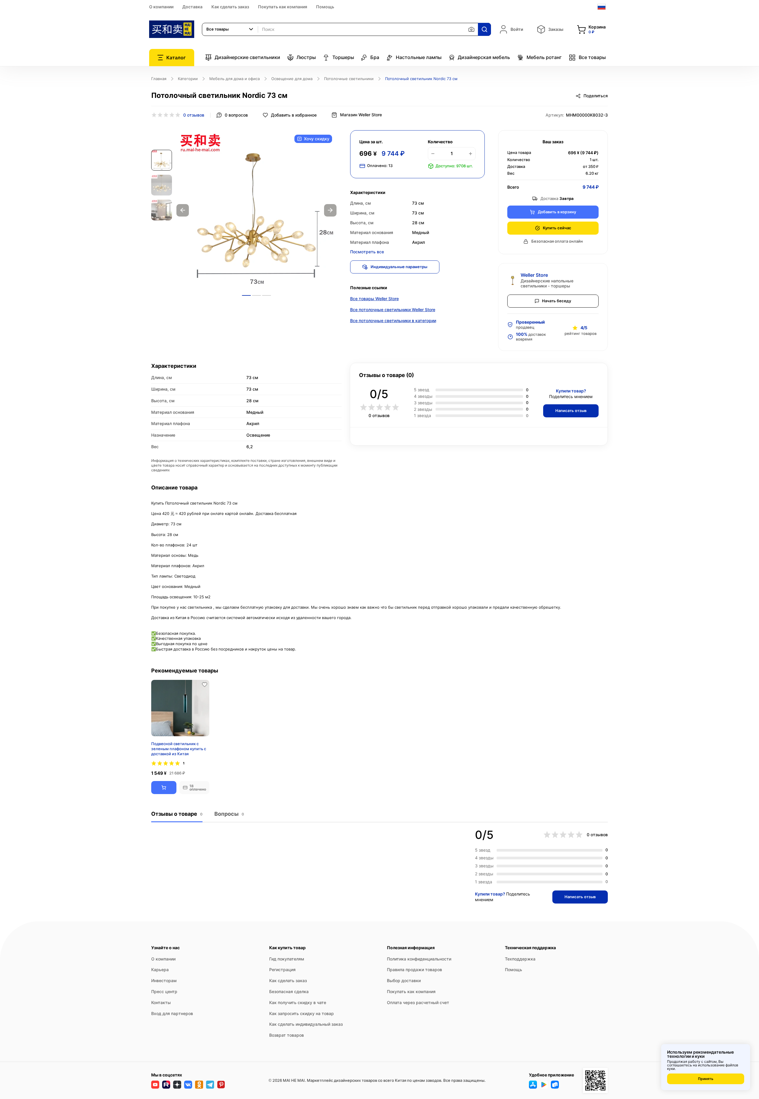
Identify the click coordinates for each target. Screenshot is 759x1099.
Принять (705, 1078)
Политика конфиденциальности (419, 958)
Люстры (306, 57)
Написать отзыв (570, 410)
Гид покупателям (286, 958)
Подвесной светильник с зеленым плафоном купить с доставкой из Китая (178, 748)
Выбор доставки (404, 980)
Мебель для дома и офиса (234, 78)
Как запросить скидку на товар (301, 1013)
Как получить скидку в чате (297, 1002)
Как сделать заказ (230, 6)
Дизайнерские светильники (247, 57)
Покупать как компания (282, 6)
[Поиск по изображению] (471, 29)
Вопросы (229, 814)
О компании (161, 6)
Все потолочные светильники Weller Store (392, 309)
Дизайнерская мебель (484, 57)
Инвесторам (164, 980)
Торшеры (343, 57)
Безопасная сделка (289, 991)
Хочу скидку (316, 138)
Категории (188, 78)
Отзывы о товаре (176, 814)
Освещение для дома (291, 78)
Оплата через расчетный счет (418, 1002)
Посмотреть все (367, 251)
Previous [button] (182, 210)
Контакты (161, 1002)
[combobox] (230, 29)
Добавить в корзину (557, 211)
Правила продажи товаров (414, 969)
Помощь (325, 6)
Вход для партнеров (172, 1013)
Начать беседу (556, 300)
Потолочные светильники (349, 78)
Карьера (160, 969)
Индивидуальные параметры (399, 266)
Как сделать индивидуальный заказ (306, 1024)
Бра (374, 57)
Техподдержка (520, 958)
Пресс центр (164, 991)
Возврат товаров (286, 1035)
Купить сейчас (557, 227)
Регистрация (282, 969)
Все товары (592, 57)
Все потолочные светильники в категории (393, 320)
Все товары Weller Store (374, 298)
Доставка (192, 6)
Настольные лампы (418, 57)
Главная (158, 78)
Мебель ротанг (544, 57)
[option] (256, 210)
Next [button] (330, 210)
